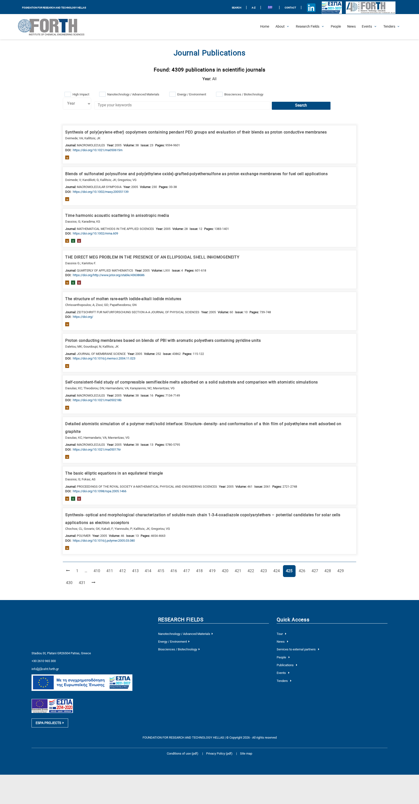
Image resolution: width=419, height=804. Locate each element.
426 (302, 571)
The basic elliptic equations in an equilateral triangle (114, 473)
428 (328, 571)
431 (83, 582)
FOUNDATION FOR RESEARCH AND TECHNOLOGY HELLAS (54, 7)
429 (341, 571)
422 (251, 571)
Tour (280, 634)
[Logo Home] (54, 26)
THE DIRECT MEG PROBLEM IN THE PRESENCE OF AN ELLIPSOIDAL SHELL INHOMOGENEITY (152, 257)
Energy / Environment (191, 94)
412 (123, 571)
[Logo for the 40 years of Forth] (370, 8)
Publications (285, 665)
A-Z (254, 7)
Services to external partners (296, 649)
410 (97, 571)
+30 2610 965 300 (44, 661)
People (282, 657)
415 (161, 571)
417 (187, 571)
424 (277, 571)
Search (301, 105)
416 (174, 571)
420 (226, 571)
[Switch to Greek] (270, 8)
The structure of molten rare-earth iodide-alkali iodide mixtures (123, 299)
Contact (290, 7)
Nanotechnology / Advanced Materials (133, 94)
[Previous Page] (68, 571)
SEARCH (236, 7)
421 (238, 571)
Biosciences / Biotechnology (243, 94)
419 (213, 571)
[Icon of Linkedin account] (311, 8)
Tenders (283, 681)
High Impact (81, 94)
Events (282, 673)
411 (110, 571)
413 (136, 571)
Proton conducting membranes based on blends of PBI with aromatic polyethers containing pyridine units (163, 340)
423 (264, 571)
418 (200, 571)
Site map (246, 753)
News (281, 641)
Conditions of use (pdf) (182, 753)
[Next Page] (93, 583)
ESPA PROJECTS (48, 723)
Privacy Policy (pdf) (219, 753)
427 (315, 571)
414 (149, 571)
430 (70, 582)
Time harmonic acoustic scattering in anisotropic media (117, 215)
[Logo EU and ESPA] (331, 8)
